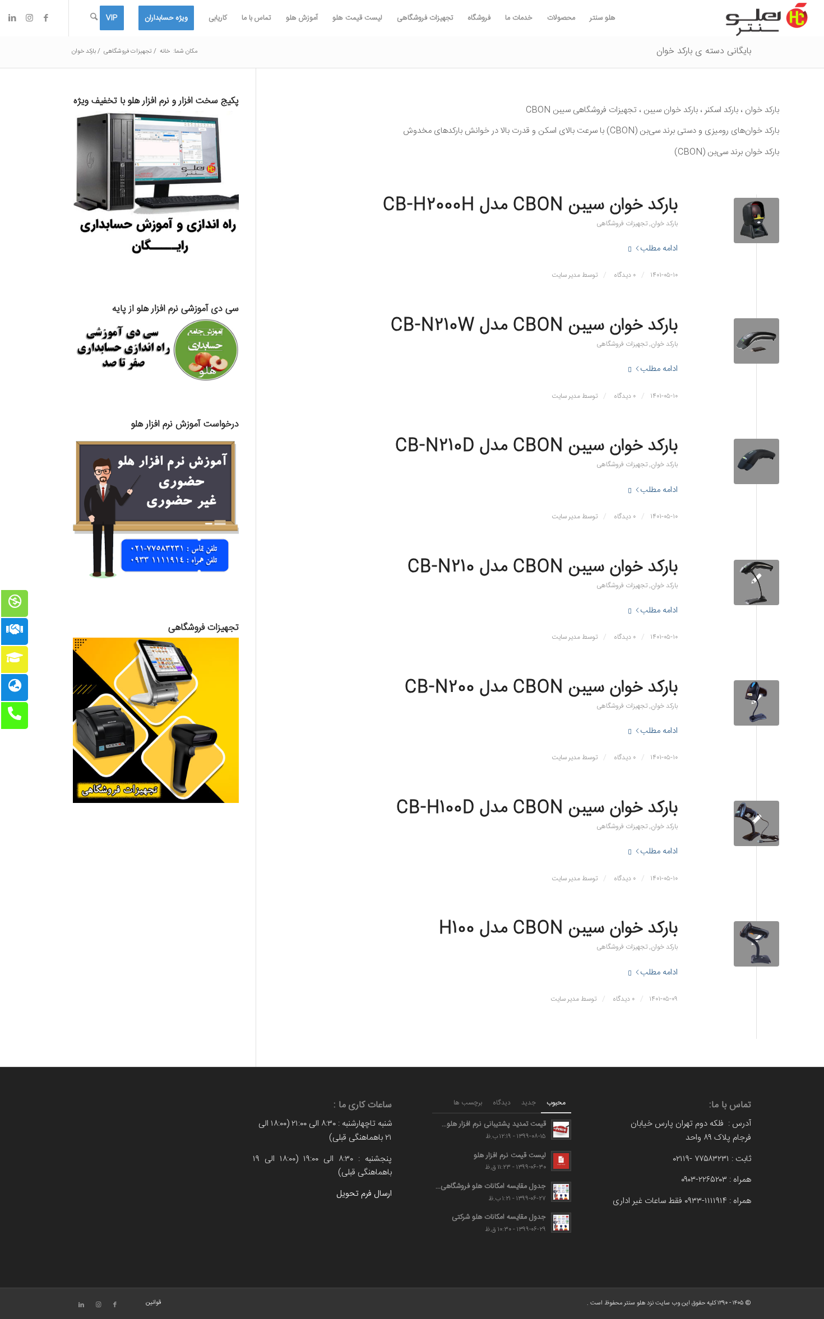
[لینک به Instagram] (29, 18)
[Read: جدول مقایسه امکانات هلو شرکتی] (561, 1223)
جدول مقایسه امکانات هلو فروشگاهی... (491, 1186)
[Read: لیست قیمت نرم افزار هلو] (561, 1161)
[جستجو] (94, 18)
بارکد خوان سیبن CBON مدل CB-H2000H (530, 205)
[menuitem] (602, 18)
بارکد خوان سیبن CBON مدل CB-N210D (536, 446)
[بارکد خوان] (756, 823)
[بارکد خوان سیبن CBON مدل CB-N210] (756, 582)
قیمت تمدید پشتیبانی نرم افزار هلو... (494, 1124)
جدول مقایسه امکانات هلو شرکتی (499, 1217)
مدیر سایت (566, 275)
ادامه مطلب (659, 248)
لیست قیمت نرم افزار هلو (510, 1156)
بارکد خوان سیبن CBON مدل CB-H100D (537, 808)
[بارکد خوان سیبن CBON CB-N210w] (756, 341)
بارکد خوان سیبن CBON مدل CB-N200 (541, 688)
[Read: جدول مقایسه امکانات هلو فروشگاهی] (561, 1192)
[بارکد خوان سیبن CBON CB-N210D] (756, 461)
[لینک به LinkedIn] (12, 18)
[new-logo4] (766, 18)
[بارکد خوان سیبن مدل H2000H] (756, 220)
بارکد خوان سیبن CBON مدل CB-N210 (543, 567)
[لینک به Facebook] (46, 18)
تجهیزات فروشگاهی (621, 223)
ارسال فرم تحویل (364, 1194)
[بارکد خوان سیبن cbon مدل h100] (756, 944)
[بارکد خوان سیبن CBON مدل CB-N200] (756, 703)
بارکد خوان (664, 223)
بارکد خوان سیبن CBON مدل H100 (558, 928)
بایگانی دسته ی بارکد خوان (703, 51)
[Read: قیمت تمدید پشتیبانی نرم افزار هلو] (561, 1130)
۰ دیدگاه (624, 275)
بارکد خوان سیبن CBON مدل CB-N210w (534, 326)
